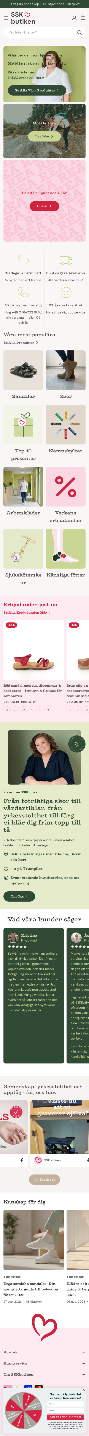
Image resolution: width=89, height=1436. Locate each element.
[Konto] (74, 17)
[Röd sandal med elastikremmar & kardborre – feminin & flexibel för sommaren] (33, 650)
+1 (48, 709)
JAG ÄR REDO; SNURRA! (65, 1417)
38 (23, 709)
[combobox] (44, 32)
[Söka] (79, 32)
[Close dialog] (84, 1390)
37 (15, 709)
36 (7, 709)
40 (40, 709)
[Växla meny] (6, 17)
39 (31, 709)
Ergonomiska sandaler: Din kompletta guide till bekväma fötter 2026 (30, 1289)
